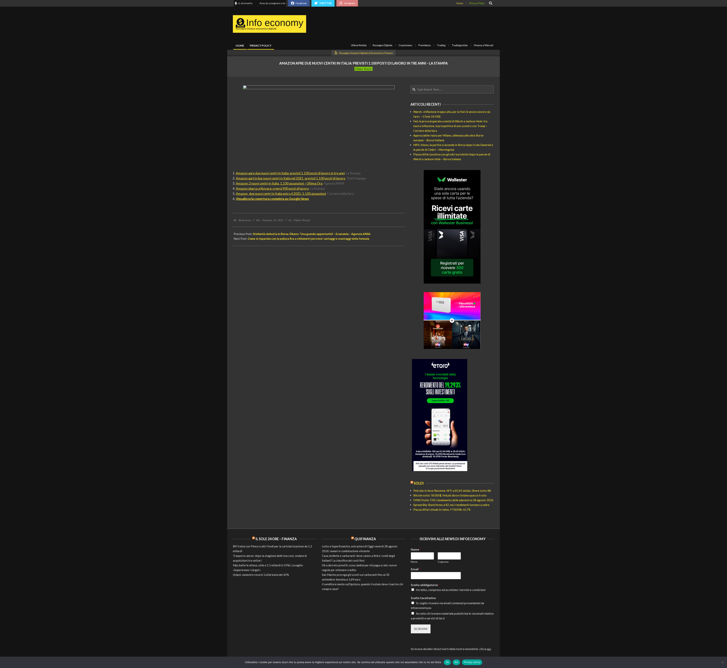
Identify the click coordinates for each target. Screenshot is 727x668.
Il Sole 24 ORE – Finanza (276, 539)
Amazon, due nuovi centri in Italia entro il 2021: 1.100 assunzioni (281, 194)
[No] (722, 662)
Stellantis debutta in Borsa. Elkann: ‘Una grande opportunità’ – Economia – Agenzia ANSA (312, 234)
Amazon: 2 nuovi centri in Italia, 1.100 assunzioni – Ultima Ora (279, 183)
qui (489, 649)
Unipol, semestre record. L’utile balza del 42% (261, 574)
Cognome (443, 561)
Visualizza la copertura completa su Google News (272, 199)
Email (415, 569)
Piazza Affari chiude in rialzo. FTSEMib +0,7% (441, 509)
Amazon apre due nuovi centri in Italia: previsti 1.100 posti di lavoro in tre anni (290, 173)
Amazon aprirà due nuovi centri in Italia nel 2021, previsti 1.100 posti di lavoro (290, 178)
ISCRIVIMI (420, 629)
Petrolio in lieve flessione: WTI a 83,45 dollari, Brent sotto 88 (452, 490)
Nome (414, 561)
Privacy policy (472, 662)
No (456, 662)
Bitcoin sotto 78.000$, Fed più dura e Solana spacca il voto (450, 495)
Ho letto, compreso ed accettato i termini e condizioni (450, 590)
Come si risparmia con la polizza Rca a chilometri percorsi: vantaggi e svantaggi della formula (308, 238)
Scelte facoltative (423, 598)
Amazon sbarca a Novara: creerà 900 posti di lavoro (272, 188)
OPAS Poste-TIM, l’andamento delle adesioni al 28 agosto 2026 (453, 500)
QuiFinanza (365, 539)
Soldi (419, 483)
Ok (447, 662)
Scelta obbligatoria (425, 585)
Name (416, 549)
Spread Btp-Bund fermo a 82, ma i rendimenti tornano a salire (451, 504)
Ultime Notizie (363, 69)
